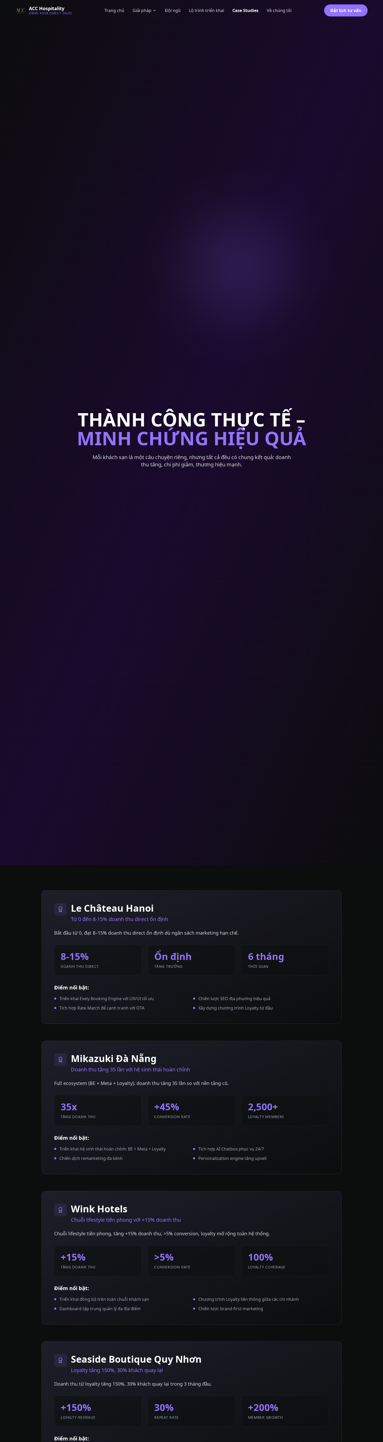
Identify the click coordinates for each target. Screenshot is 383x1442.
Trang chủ (114, 10)
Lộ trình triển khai (206, 10)
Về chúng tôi (279, 10)
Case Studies (245, 10)
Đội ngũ (173, 10)
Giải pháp (142, 10)
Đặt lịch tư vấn (345, 10)
